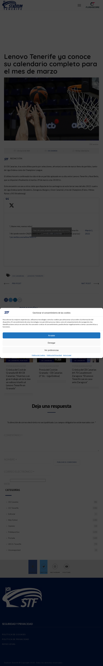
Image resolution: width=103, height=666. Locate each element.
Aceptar (51, 335)
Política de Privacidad (54, 355)
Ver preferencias (51, 350)
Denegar (51, 343)
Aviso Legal (67, 355)
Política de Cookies (38, 355)
